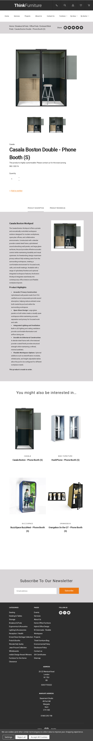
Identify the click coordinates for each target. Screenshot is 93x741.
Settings (8, 737)
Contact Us (50, 16)
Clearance (13, 662)
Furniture (62, 16)
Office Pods (34, 26)
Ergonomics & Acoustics (18, 626)
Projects (27, 16)
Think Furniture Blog (41, 641)
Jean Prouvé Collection (18, 648)
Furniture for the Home (18, 658)
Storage (12, 619)
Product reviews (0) (57, 208)
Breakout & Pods (21, 26)
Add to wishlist (16, 191)
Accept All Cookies (39, 737)
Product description (36, 208)
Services (17, 16)
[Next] (81, 125)
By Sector (84, 16)
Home (7, 16)
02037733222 (46, 685)
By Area (73, 16)
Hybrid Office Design (41, 626)
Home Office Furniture (42, 623)
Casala (12, 144)
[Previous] (12, 125)
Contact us (38, 651)
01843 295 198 (46, 716)
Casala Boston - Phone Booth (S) (27, 460)
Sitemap (37, 658)
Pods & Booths (14, 641)
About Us (38, 16)
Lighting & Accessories (17, 630)
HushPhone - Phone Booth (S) (65, 460)
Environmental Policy (42, 644)
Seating (12, 612)
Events (36, 612)
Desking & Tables (15, 616)
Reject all (21, 737)
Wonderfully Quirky (16, 644)
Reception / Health (16, 633)
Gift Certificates (40, 655)
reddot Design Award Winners (20, 655)
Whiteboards (14, 651)
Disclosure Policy (40, 648)
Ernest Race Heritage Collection (21, 637)
